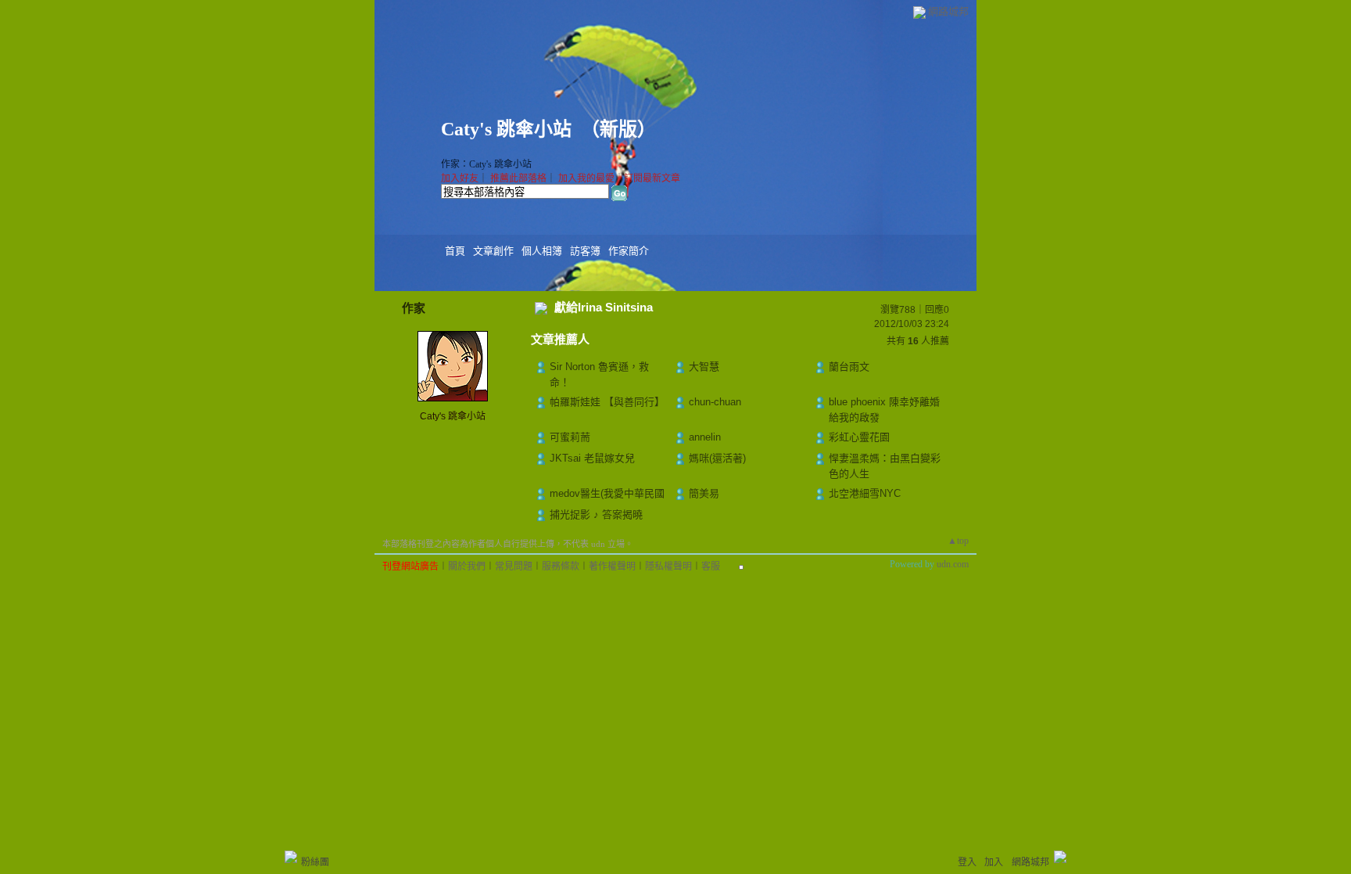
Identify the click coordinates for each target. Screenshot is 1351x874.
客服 (710, 566)
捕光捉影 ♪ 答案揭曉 (596, 514)
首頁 (455, 251)
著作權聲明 (612, 566)
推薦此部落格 (518, 178)
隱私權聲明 (668, 566)
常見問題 (513, 566)
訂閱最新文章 (652, 178)
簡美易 (704, 493)
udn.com (953, 564)
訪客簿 (585, 251)
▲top (958, 540)
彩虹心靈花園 (859, 437)
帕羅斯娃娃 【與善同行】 (607, 402)
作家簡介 (628, 251)
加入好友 (459, 178)
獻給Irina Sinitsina (603, 307)
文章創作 (493, 251)
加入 (993, 862)
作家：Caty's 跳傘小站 (486, 164)
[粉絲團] (291, 857)
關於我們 (467, 566)
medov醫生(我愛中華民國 (607, 493)
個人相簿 (541, 251)
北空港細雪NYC (865, 493)
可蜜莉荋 (570, 437)
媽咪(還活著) (717, 458)
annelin (705, 437)
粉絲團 (315, 862)
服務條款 (560, 566)
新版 (618, 129)
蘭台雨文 (849, 366)
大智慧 (704, 366)
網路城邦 (948, 11)
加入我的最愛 (586, 178)
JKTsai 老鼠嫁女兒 (592, 458)
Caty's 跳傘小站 (506, 129)
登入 (967, 862)
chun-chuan (715, 402)
